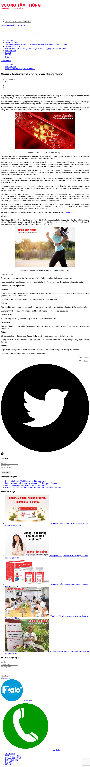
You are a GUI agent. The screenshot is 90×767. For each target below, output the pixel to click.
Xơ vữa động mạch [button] (12, 46)
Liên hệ (8, 55)
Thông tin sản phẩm (59, 44)
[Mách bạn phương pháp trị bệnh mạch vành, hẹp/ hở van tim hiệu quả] (27, 651)
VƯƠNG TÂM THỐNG (13, 756)
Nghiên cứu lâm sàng (29, 44)
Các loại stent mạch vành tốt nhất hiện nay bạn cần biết (26, 485)
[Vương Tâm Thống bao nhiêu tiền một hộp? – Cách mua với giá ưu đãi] (27, 556)
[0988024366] (7, 678)
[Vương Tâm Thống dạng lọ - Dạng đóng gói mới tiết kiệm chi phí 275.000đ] (27, 584)
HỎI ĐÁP (8, 762)
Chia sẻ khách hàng (44, 44)
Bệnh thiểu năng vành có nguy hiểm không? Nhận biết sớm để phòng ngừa (33, 483)
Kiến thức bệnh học (59, 49)
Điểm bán (8, 57)
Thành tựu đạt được (12, 44)
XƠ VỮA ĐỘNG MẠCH (13, 758)
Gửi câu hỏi (5, 676)
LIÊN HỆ (8, 764)
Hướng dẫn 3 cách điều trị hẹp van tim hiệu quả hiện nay (26, 481)
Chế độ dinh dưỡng (29, 49)
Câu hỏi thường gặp (43, 49)
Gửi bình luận (6, 472)
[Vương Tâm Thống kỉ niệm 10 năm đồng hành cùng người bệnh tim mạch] (27, 523)
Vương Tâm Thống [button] (12, 42)
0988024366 (6, 25)
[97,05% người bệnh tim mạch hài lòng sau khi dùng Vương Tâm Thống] (27, 616)
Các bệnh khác (10, 51)
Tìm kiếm (27, 21)
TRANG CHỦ (10, 754)
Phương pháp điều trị (13, 49)
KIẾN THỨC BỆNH (12, 760)
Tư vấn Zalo (27, 701)
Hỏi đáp (8, 53)
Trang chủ (9, 40)
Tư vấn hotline (55, 750)
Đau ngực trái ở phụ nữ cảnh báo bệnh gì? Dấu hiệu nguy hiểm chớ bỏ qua (33, 487)
